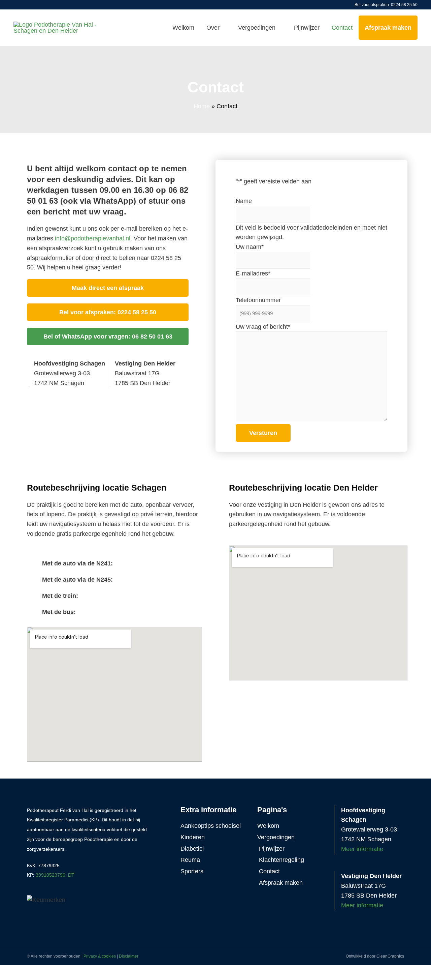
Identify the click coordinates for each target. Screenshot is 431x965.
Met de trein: (60, 595)
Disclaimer (128, 956)
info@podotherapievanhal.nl (92, 238)
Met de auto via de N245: (77, 579)
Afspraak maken (388, 27)
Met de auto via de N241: (77, 563)
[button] (114, 563)
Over (213, 27)
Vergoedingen (256, 27)
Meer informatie (362, 849)
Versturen (263, 433)
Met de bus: (59, 612)
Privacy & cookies (100, 956)
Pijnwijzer (307, 27)
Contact (342, 27)
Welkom (183, 27)
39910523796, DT (55, 875)
